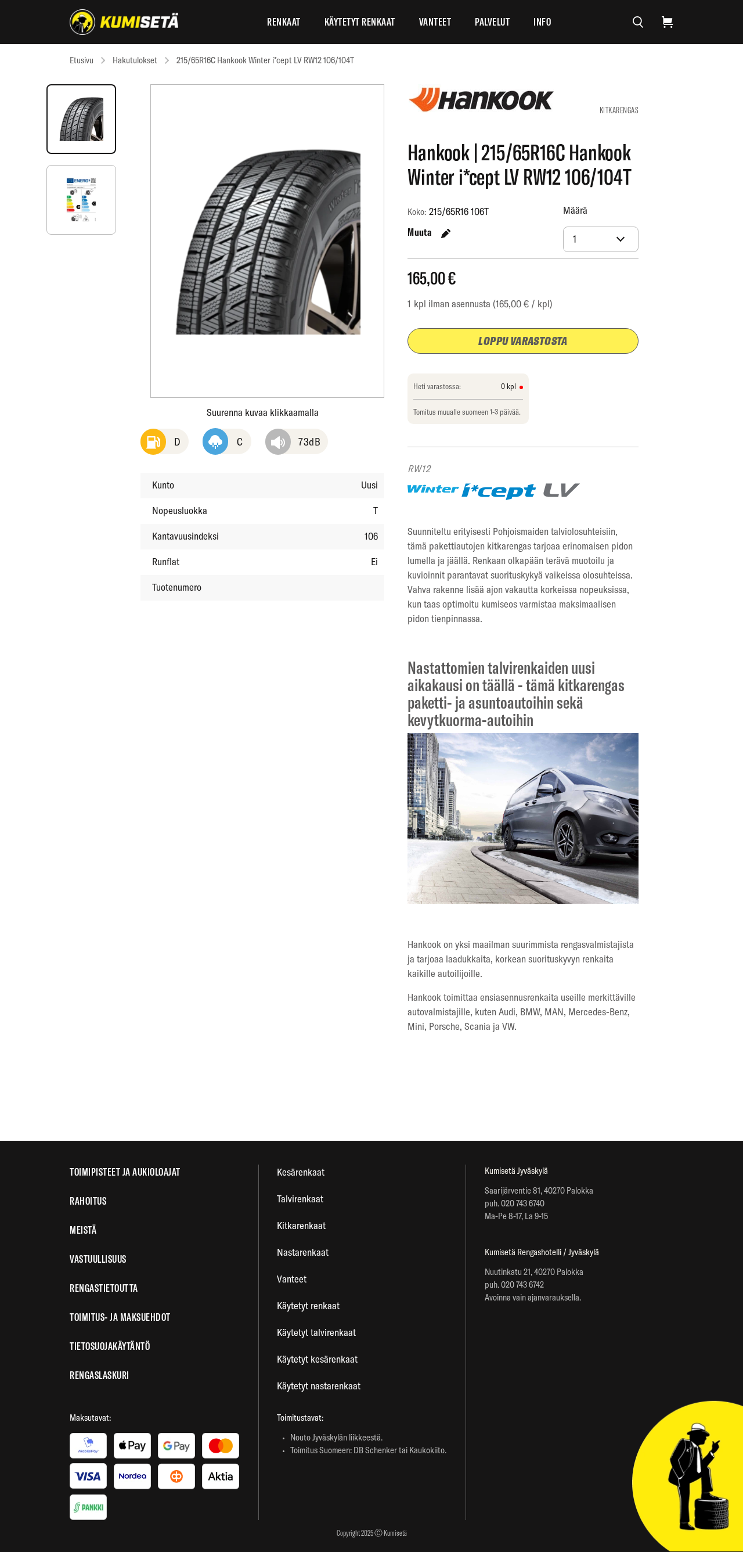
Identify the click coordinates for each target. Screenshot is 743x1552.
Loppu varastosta (522, 340)
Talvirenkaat (300, 1198)
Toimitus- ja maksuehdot (120, 1317)
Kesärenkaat (300, 1172)
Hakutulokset (135, 60)
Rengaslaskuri (99, 1375)
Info (542, 21)
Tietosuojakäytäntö (110, 1346)
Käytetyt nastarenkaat (318, 1385)
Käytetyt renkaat (359, 21)
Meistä (83, 1230)
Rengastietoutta (104, 1288)
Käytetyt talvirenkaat (316, 1332)
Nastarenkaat (303, 1252)
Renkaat (284, 21)
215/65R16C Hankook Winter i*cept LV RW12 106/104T (265, 60)
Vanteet (435, 21)
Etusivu (81, 60)
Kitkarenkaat (301, 1225)
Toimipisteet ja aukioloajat (125, 1172)
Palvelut (492, 21)
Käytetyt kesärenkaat (317, 1359)
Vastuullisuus (98, 1259)
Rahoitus (88, 1201)
